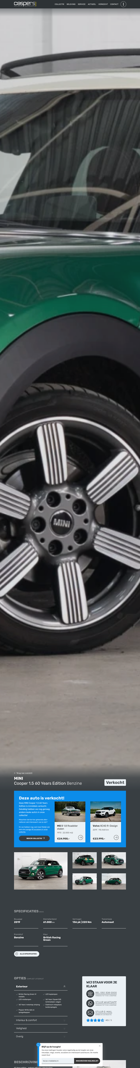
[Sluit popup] (99, 1046)
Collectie (59, 6)
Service (81, 6)
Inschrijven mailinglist (87, 1061)
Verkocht (103, 6)
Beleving (71, 6)
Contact (114, 6)
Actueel (92, 6)
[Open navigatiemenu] (123, 5)
